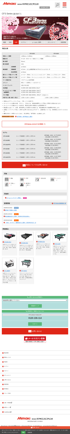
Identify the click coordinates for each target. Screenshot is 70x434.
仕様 (16, 42)
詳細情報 (30, 432)
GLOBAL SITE (44, 7)
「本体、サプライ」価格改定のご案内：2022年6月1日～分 (20, 222)
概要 (4, 42)
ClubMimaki (7, 412)
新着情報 (63, 42)
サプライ (23, 42)
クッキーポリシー (37, 425)
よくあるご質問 (36, 42)
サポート (35, 324)
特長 (10, 42)
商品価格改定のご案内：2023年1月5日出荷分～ (17, 216)
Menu (65, 7)
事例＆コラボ (7, 357)
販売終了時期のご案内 (11, 210)
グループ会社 (7, 393)
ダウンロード (51, 42)
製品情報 (16, 207)
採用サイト (7, 407)
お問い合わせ (7, 379)
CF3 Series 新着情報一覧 (60, 203)
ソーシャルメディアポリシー (50, 425)
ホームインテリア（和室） (14, 198)
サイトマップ (4, 425)
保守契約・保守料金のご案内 (24, 116)
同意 (23, 432)
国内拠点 (6, 388)
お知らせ (16, 214)
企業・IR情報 (7, 402)
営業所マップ (35, 306)
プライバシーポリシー (26, 425)
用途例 (25, 197)
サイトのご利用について (14, 425)
